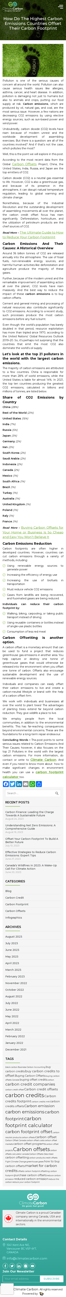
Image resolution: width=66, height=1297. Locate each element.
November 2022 (16, 983)
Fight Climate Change (15, 1161)
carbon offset (46, 1137)
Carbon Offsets (15, 911)
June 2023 (12, 950)
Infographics (13, 917)
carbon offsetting (17, 1157)
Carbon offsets (31, 1149)
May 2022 (11, 1016)
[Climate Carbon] (15, 7)
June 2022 (12, 1009)
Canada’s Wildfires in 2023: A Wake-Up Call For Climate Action (31, 867)
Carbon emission (39, 1106)
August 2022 (13, 996)
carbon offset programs (29, 1144)
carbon (50, 1080)
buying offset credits (33, 1079)
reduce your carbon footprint (26, 1182)
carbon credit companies (30, 1084)
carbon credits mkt (41, 1101)
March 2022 (13, 1029)
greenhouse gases (35, 1161)
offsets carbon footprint (29, 1171)
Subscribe (52, 1278)
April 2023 (12, 963)
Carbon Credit (14, 897)
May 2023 (11, 956)
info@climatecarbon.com (27, 1258)
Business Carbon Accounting (31, 1067)
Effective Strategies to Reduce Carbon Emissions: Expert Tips (30, 853)
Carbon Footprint (16, 904)
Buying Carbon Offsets (30, 1075)
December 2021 (15, 1049)
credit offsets (51, 1158)
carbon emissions (24, 1112)
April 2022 (12, 1023)
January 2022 (14, 1043)
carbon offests (28, 1137)
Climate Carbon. (26, 1289)
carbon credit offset (14, 1089)
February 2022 (15, 1036)
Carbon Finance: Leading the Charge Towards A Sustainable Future (29, 813)
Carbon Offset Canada (15, 1140)
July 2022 (11, 1003)
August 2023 (13, 936)
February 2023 (15, 976)
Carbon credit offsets (41, 1089)
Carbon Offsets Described (41, 1154)
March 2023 (13, 970)
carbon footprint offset (28, 1131)
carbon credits (24, 1095)
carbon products (37, 1158)
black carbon (11, 1067)
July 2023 (11, 943)
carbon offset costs (35, 1140)
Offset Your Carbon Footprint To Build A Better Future (31, 840)
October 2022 (14, 989)
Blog (8, 891)
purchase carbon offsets (30, 1175)
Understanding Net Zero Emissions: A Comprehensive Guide (30, 827)
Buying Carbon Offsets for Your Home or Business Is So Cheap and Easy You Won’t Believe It (33, 532)
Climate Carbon (43, 760)
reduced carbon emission (31, 1179)
